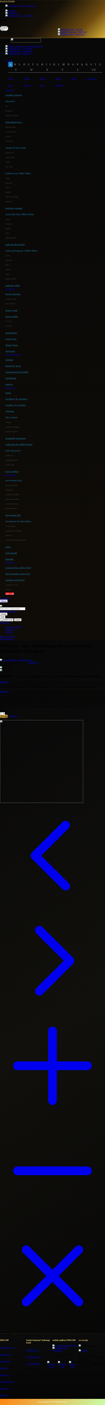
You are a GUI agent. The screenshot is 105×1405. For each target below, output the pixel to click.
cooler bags (9, 465)
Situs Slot (4, 1368)
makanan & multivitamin (18, 444)
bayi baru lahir (11, 299)
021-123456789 (33, 1364)
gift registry (28, 15)
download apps (29, 6)
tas (6, 106)
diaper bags (11, 345)
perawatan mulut (11, 504)
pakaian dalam (11, 238)
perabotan (10, 378)
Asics (10, 85)
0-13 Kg (8, 321)
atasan (7, 178)
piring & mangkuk (12, 427)
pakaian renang (13, 208)
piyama (8, 136)
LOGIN (78, 29)
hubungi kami (32, 1350)
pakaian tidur (10, 127)
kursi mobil (11, 316)
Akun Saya (5, 598)
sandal (7, 162)
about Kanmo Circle (34, 46)
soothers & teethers (15, 405)
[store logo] (26, 42)
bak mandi (11, 553)
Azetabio (59, 85)
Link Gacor (5, 1361)
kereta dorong (12, 294)
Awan (42, 85)
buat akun (9, 629)
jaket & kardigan (11, 197)
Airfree (43, 78)
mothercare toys (11, 585)
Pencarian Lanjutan (8, 611)
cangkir (8, 422)
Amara (74, 78)
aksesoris (8, 201)
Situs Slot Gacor (7, 1348)
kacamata (9, 111)
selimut (9, 359)
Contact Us (80, 34)
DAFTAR (82, 32)
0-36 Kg (8, 326)
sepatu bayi (9, 153)
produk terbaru (13, 95)
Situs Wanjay (5, 1354)
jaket (7, 233)
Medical (8, 536)
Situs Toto (4, 1388)
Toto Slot (4, 1395)
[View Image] (0, 1330)
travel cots (10, 339)
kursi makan (12, 471)
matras (9, 384)
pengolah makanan (15, 438)
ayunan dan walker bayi (18, 567)
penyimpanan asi (11, 460)
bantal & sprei (13, 366)
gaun (7, 188)
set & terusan (10, 132)
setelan (8, 192)
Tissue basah (10, 526)
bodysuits (9, 141)
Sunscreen (9, 490)
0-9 (94, 69)
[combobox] (12, 608)
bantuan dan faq (33, 1357)
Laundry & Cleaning (13, 531)
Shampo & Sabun (12, 495)
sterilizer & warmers (16, 399)
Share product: (6, 719)
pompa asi (9, 455)
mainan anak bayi (14, 580)
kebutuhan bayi (13, 122)
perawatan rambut (12, 499)
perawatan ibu (13, 515)
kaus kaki (9, 167)
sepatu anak (9, 157)
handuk (9, 559)
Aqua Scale (92, 78)
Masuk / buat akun (13, 627)
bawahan (8, 183)
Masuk (3, 601)
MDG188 (4, 682)
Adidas (27, 78)
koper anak (11, 310)
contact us (26, 54)
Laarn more (33, 662)
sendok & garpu (11, 432)
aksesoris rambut (11, 115)
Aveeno (27, 85)
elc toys (8, 590)
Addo (10, 78)
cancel (3, 614)
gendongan (11, 332)
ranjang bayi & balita (16, 372)
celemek (9, 411)
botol (8, 392)
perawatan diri (11, 508)
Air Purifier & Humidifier (15, 540)
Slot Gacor (4, 1375)
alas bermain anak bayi (17, 573)
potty (8, 547)
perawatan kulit (11, 485)
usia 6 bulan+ (10, 304)
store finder (28, 51)
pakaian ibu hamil (15, 244)
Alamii (58, 78)
